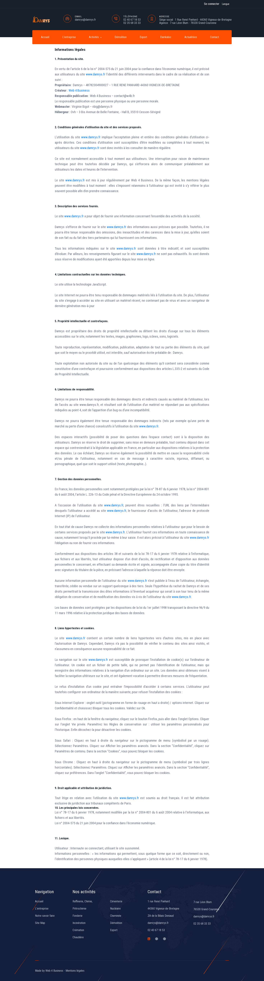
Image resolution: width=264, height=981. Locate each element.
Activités (94, 37)
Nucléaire (115, 908)
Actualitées (190, 37)
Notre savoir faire (45, 915)
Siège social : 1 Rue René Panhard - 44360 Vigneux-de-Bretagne (195, 19)
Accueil (45, 37)
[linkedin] (149, 939)
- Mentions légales (74, 970)
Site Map (40, 923)
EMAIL (78, 16)
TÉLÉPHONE (130, 16)
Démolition (121, 37)
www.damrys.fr (95, 74)
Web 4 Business (79, 90)
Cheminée (115, 915)
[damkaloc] (164, 939)
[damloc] (156, 939)
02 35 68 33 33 (132, 23)
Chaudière (78, 937)
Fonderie (77, 915)
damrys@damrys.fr (85, 19)
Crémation (78, 930)
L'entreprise (69, 37)
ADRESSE (164, 16)
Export (143, 37)
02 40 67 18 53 (132, 19)
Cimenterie (116, 901)
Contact (214, 37)
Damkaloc (165, 37)
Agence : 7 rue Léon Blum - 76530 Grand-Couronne (187, 23)
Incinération (79, 923)
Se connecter (211, 4)
